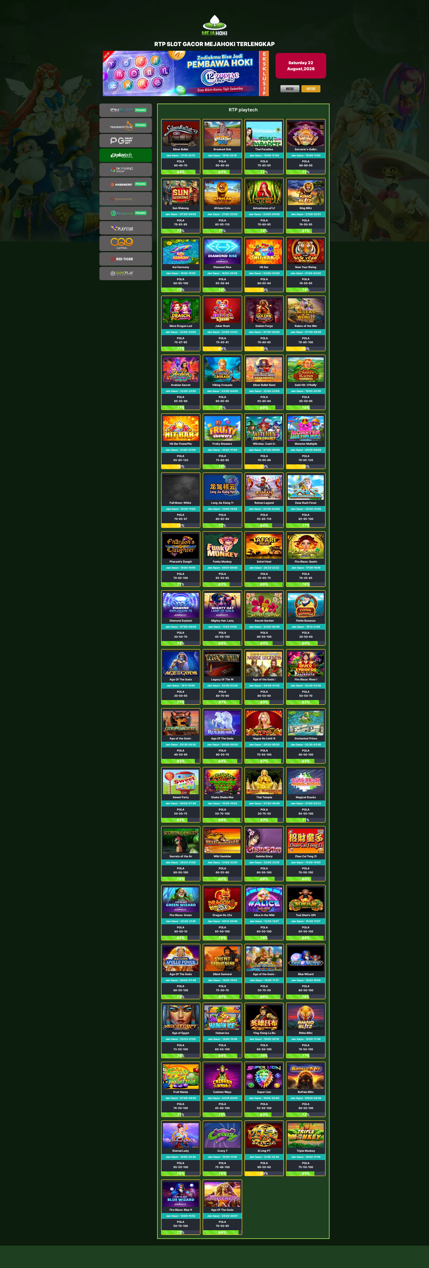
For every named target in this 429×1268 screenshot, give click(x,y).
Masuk (290, 89)
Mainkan (181, 146)
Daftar (311, 89)
